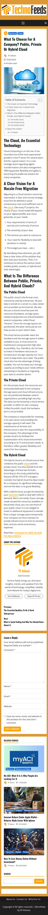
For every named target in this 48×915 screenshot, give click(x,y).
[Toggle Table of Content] (38, 100)
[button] (23, 23)
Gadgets (19, 810)
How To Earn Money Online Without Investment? (20, 860)
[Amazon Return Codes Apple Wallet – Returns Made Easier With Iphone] (24, 800)
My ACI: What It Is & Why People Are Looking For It (21, 777)
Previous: (19, 610)
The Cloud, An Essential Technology (22, 104)
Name (7, 686)
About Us (10, 899)
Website (8, 706)
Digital (18, 852)
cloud (10, 207)
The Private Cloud (17, 122)
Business (12, 33)
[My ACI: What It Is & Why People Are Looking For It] (24, 758)
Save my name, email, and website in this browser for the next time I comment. (24, 719)
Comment (9, 650)
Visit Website (14, 596)
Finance (26, 852)
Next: (24, 622)
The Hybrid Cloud (17, 125)
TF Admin (11, 55)
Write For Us (34, 899)
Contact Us (22, 899)
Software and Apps (23, 769)
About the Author (14, 129)
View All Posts (33, 596)
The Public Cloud (17, 119)
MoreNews (40, 906)
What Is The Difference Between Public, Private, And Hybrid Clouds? (24, 114)
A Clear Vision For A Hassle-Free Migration (20, 108)
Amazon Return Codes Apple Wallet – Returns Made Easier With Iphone (21, 818)
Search (7, 873)
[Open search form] (46, 23)
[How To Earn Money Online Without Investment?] (24, 841)
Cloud (20, 33)
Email (7, 696)
